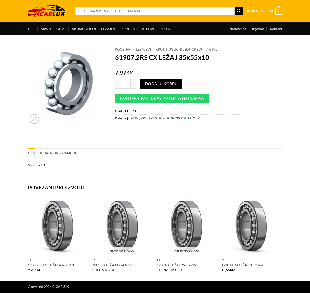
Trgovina (257, 29)
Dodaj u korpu (161, 83)
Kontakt (276, 29)
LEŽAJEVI (108, 29)
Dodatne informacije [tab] (58, 153)
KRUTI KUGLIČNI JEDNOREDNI (180, 49)
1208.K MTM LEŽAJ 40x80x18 (51, 265)
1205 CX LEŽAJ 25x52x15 (176, 265)
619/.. (213, 49)
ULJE (31, 29)
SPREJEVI (129, 29)
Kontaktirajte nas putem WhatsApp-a (162, 98)
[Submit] (239, 11)
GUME (61, 29)
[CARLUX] (48, 11)
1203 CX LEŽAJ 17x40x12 (112, 265)
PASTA (164, 29)
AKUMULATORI (84, 29)
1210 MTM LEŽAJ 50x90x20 (242, 265)
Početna (123, 49)
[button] (264, 11)
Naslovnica (237, 29)
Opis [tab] (31, 153)
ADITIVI (148, 29)
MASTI (46, 29)
